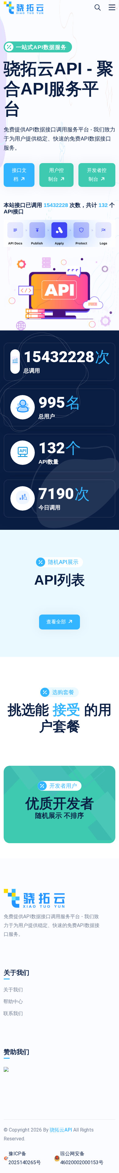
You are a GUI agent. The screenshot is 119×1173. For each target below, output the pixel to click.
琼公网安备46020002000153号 (81, 1158)
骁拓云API (61, 1130)
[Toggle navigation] (112, 8)
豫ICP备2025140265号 (25, 1158)
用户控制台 (56, 174)
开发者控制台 (96, 174)
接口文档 (19, 174)
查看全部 (56, 622)
